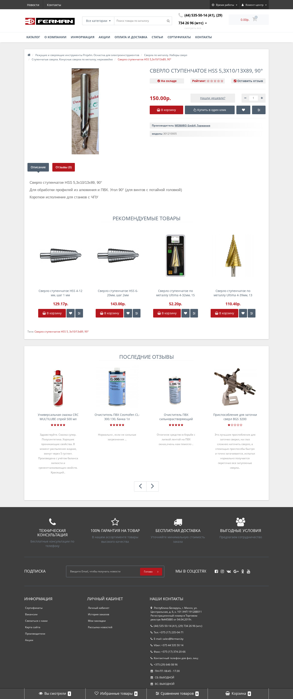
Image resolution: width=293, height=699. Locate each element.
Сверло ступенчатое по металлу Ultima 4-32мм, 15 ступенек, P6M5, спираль (175, 293)
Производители (35, 633)
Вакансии (31, 614)
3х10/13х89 (76, 331)
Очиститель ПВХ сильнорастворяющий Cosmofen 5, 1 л (176, 417)
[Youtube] (247, 570)
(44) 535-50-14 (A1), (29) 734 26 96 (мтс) (178, 626)
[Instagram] (221, 570)
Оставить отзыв (250, 81)
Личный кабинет (98, 608)
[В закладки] (70, 313)
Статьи (157, 37)
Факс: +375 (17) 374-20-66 (170, 651)
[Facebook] (215, 570)
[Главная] (28, 55)
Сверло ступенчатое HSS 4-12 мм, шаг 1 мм (60, 293)
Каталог (33, 37)
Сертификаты (179, 37)
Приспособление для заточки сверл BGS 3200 (235, 417)
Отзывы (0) (64, 167)
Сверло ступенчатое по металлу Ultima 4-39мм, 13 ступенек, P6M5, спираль (233, 293)
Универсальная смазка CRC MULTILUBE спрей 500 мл (58, 417)
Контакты (54, 5)
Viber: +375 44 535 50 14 (168, 645)
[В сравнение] (79, 313)
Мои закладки (97, 621)
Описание (38, 167)
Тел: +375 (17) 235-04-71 (169, 632)
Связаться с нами (36, 621)
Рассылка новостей (100, 627)
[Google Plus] (235, 570)
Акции (104, 37)
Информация (82, 37)
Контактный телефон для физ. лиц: (176, 658)
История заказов (98, 614)
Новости (33, 5)
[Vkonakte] (228, 570)
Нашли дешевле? (212, 98)
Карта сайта (32, 627)
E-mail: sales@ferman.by (168, 639)
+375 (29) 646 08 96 (166, 664)
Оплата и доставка (131, 37)
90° (87, 331)
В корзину (54, 313)
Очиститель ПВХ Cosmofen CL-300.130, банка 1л (117, 417)
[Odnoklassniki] (241, 570)
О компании (55, 37)
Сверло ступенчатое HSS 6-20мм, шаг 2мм (118, 293)
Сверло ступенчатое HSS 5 (51, 331)
